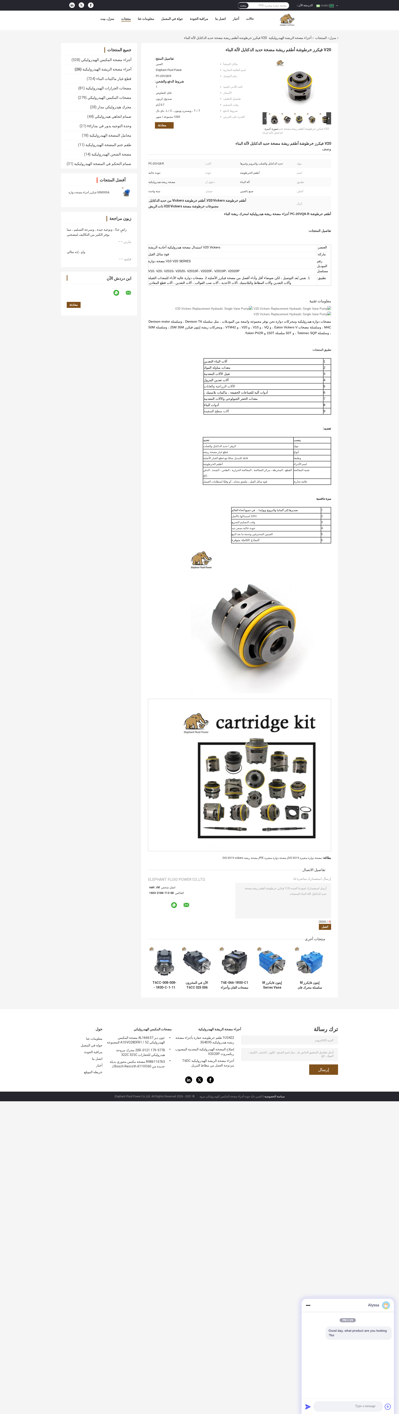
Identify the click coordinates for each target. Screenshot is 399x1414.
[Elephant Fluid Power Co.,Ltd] (287, 20)
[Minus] (308, 1305)
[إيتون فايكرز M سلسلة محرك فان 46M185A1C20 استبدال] (309, 962)
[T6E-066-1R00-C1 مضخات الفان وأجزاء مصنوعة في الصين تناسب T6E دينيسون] (234, 962)
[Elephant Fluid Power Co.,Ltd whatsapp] (119, 293)
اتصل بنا (220, 19)
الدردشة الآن (305, 5)
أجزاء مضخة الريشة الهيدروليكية (290, 38)
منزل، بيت (107, 19)
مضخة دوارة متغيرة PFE (272, 858)
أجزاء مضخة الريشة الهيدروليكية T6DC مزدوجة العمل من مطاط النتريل (208, 1063)
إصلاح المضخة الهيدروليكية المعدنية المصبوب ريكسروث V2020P (204, 1051)
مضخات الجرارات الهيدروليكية (108, 88)
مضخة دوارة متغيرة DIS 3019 (305, 858)
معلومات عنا (146, 19)
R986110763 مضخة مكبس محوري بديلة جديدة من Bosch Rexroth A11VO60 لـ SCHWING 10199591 (137, 1064)
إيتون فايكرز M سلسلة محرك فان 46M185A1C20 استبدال (310, 985)
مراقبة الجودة (199, 19)
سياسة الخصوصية (274, 1096)
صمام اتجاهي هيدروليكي (113, 116)
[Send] (308, 1407)
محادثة (162, 125)
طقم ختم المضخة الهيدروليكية (108, 145)
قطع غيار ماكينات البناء (113, 79)
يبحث (243, 5)
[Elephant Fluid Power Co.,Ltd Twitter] (81, 5)
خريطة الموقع (93, 1072)
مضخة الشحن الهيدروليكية (111, 154)
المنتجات (321, 38)
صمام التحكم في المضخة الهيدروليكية (102, 164)
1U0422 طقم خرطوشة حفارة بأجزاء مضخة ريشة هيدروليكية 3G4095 (204, 1040)
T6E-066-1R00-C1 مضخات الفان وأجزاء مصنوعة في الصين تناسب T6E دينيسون (234, 985)
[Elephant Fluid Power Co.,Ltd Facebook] (91, 5)
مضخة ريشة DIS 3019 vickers (240, 858)
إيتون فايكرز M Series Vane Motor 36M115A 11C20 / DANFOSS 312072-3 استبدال (272, 985)
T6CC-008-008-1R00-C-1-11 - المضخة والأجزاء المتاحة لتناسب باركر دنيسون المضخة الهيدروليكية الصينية (164, 985)
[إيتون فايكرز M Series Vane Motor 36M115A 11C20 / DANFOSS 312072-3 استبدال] (272, 962)
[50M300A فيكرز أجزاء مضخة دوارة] (127, 192)
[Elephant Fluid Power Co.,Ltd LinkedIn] (72, 5)
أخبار (236, 19)
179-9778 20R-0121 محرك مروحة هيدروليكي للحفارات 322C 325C (140, 1052)
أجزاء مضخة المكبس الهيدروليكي (106, 60)
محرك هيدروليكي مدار (114, 107)
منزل (332, 38)
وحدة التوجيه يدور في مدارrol (109, 126)
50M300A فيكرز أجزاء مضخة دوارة (89, 192)
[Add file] (388, 1407)
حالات (250, 19)
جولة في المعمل (172, 19)
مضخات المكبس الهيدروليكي (109, 97)
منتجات (126, 19)
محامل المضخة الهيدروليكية (110, 135)
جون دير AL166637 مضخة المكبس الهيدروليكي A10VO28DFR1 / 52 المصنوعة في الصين (136, 1041)
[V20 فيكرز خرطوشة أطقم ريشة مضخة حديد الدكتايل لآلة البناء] (298, 83)
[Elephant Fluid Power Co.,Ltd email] (131, 293)
